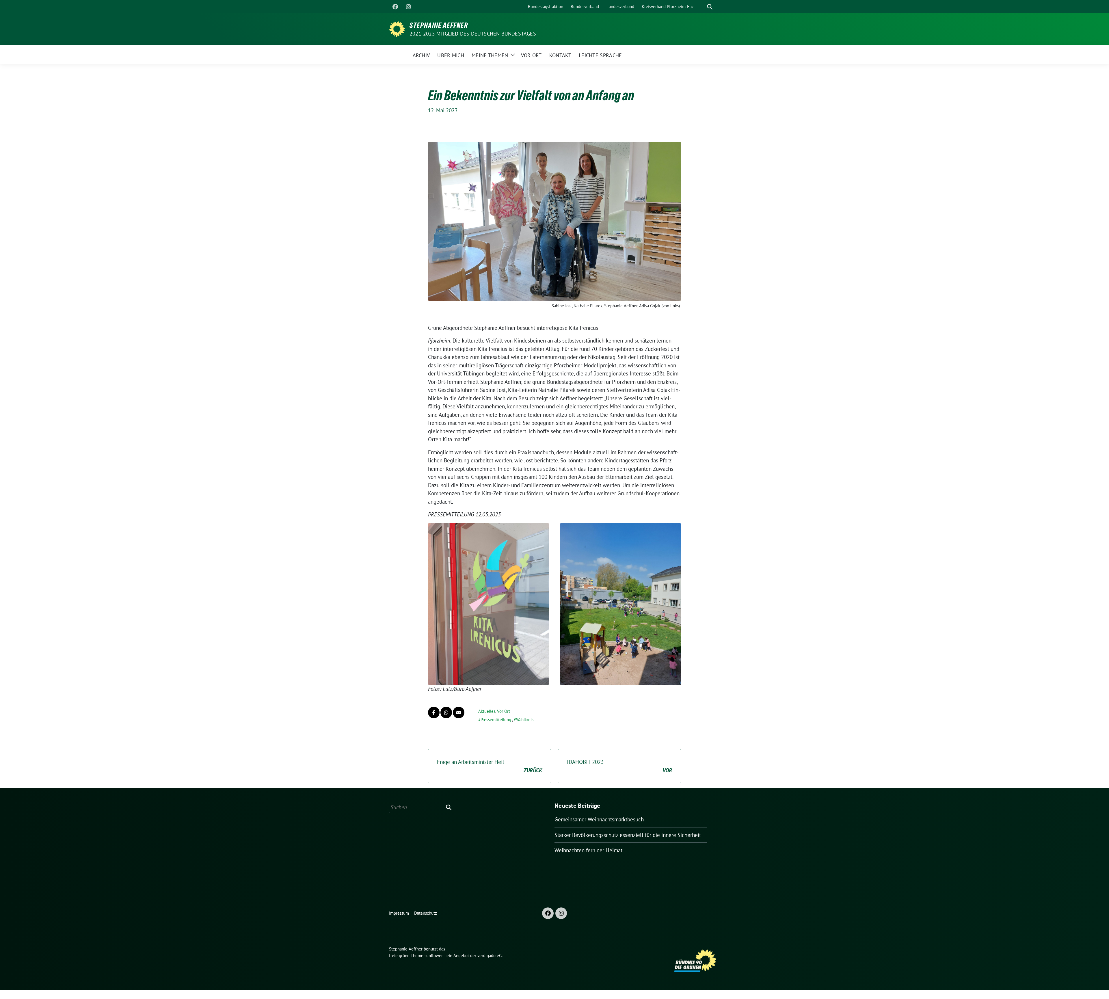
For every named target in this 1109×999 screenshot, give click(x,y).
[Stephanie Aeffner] (397, 28)
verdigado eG (489, 955)
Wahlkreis (524, 719)
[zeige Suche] (709, 6)
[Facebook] (395, 6)
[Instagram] (408, 6)
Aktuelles (486, 711)
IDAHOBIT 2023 (619, 766)
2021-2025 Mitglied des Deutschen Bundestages (473, 33)
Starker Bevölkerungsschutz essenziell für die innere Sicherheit (627, 834)
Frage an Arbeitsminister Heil (489, 766)
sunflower (434, 955)
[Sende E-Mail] (458, 712)
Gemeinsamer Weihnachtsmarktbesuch (599, 819)
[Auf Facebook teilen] (434, 712)
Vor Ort (503, 711)
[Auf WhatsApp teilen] (446, 712)
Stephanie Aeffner (439, 25)
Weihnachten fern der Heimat (588, 850)
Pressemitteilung (496, 719)
